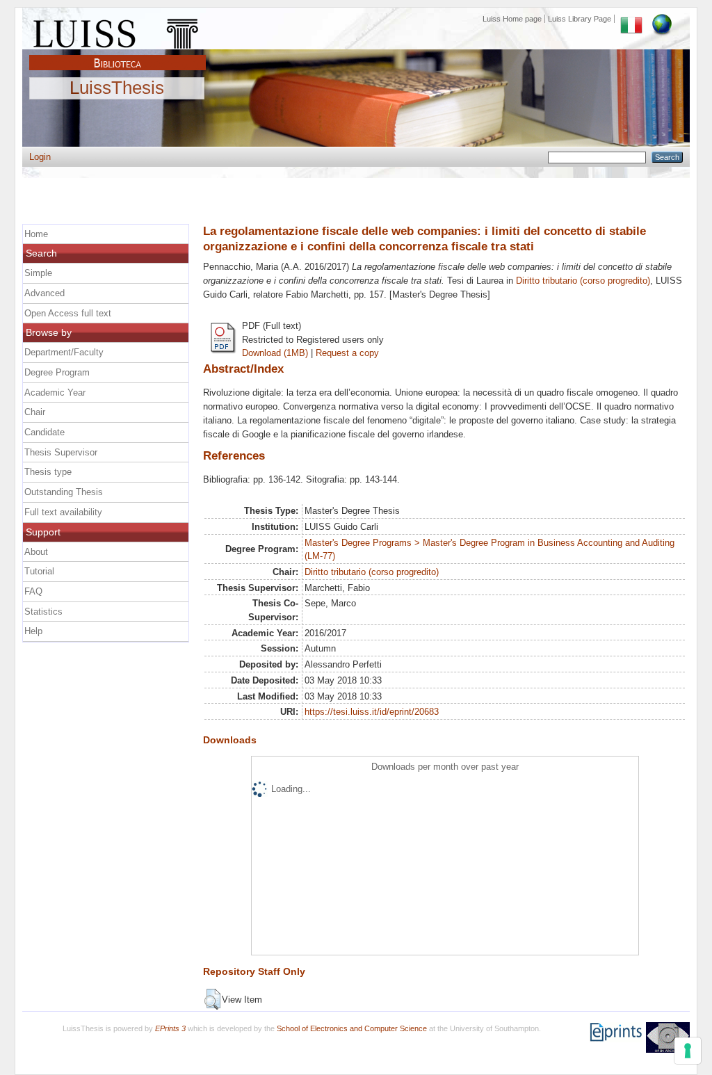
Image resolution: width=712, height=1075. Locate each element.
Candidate (44, 432)
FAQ (33, 591)
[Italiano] (631, 19)
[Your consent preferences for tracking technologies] (687, 1050)
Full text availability (63, 512)
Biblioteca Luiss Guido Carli (117, 55)
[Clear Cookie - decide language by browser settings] (662, 19)
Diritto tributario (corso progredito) (583, 280)
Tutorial (39, 571)
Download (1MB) (275, 353)
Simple (38, 273)
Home (36, 234)
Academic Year (55, 392)
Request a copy (347, 353)
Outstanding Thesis (63, 492)
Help (33, 631)
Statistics (43, 611)
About (36, 552)
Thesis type (48, 472)
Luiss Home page (512, 19)
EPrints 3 (170, 1028)
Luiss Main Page (117, 31)
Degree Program (57, 372)
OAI (668, 1037)
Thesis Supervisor (60, 452)
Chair (34, 412)
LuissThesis (117, 88)
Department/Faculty (64, 352)
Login (40, 157)
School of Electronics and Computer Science (352, 1028)
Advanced (44, 293)
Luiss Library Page (579, 19)
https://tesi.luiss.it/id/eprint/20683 (372, 711)
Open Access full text (67, 313)
